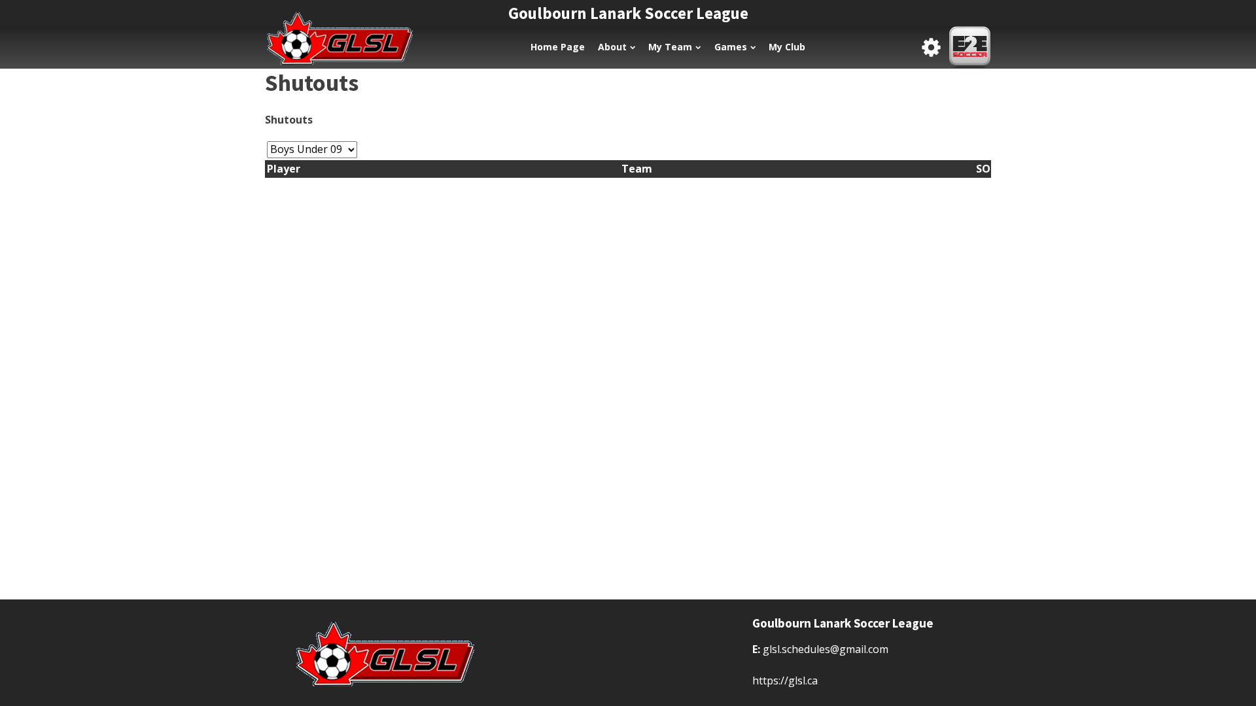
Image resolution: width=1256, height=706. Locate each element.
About (612, 47)
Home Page (558, 47)
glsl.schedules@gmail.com (825, 649)
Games (730, 47)
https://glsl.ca (785, 680)
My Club (787, 47)
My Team (670, 47)
